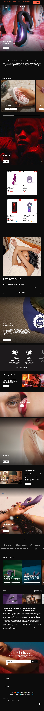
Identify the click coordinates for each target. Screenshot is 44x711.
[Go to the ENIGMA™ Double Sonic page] (29, 207)
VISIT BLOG (38, 590)
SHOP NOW (36, 2)
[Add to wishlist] (8, 185)
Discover (10, 108)
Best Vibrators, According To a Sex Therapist (12, 609)
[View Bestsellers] (18, 96)
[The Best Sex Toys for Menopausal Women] (31, 599)
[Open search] (34, 7)
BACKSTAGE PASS (31, 577)
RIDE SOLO (8, 577)
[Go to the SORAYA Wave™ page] (14, 179)
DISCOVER (5, 161)
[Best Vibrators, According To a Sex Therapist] (12, 599)
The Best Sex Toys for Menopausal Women (29, 609)
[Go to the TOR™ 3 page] (29, 179)
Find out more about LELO (22, 367)
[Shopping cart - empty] (40, 7)
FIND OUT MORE (7, 339)
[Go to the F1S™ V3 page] (14, 207)
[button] (3, 2)
